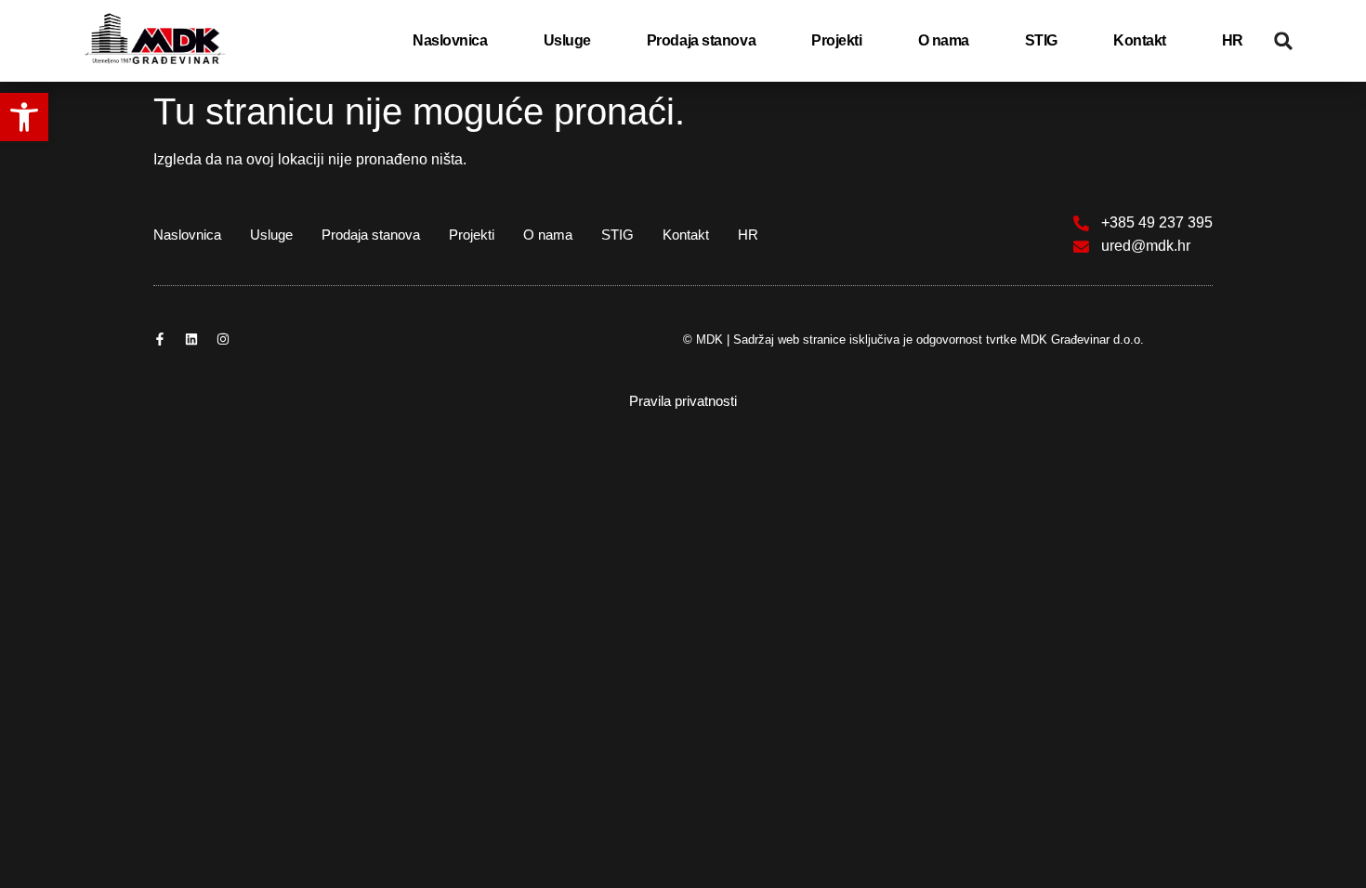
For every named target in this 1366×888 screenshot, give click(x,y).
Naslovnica (450, 40)
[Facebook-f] (159, 339)
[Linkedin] (191, 339)
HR (1232, 40)
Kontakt (1139, 40)
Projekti (836, 40)
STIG (1041, 40)
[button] (24, 117)
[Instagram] (223, 339)
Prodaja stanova (701, 40)
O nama (943, 40)
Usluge (567, 40)
